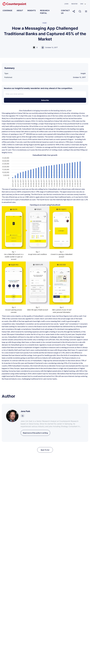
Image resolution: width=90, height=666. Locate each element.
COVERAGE (7, 10)
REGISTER (74, 4)
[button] (83, 4)
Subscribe (45, 100)
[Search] (80, 11)
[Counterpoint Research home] (14, 4)
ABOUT (20, 10)
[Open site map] (86, 11)
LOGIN (66, 4)
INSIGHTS (31, 10)
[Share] (73, 11)
